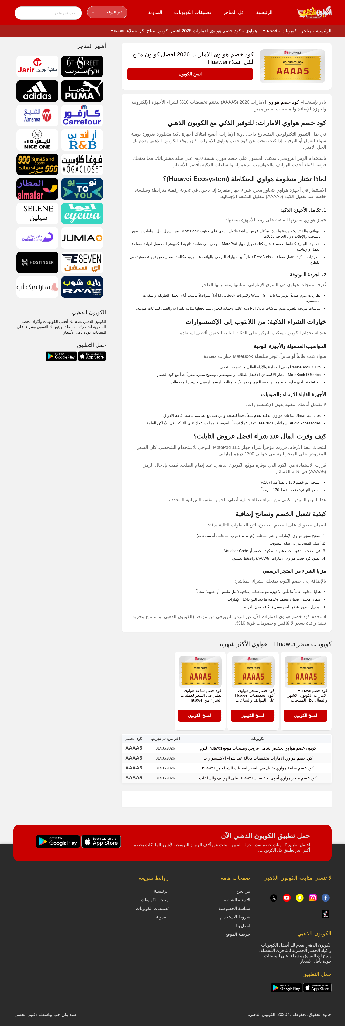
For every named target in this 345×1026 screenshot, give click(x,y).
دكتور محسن (26, 1014)
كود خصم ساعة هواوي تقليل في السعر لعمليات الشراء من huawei (201, 695)
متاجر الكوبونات (296, 30)
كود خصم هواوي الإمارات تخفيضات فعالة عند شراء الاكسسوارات (257, 758)
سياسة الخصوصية (234, 908)
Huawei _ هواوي (261, 30)
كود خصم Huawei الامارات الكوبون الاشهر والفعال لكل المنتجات (307, 695)
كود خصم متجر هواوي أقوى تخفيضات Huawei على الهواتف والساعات (255, 695)
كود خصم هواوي (283, 102)
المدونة (155, 12)
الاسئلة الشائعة (237, 899)
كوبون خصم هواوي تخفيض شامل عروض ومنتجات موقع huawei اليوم (258, 748)
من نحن (243, 891)
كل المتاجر (233, 12)
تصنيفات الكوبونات (192, 12)
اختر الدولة (108, 12)
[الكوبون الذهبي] (314, 12)
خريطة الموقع (237, 934)
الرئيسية (264, 12)
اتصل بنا (243, 925)
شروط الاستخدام (235, 917)
